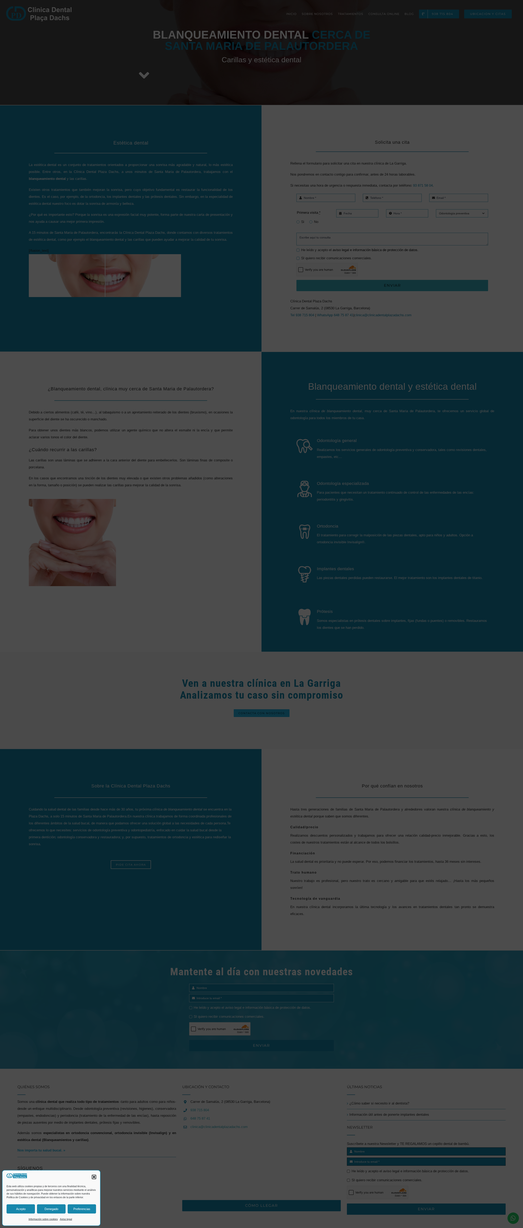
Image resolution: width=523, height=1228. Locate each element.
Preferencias (81, 1209)
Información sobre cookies (43, 1219)
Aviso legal (66, 1219)
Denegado (51, 1209)
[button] (94, 1177)
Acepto (21, 1209)
